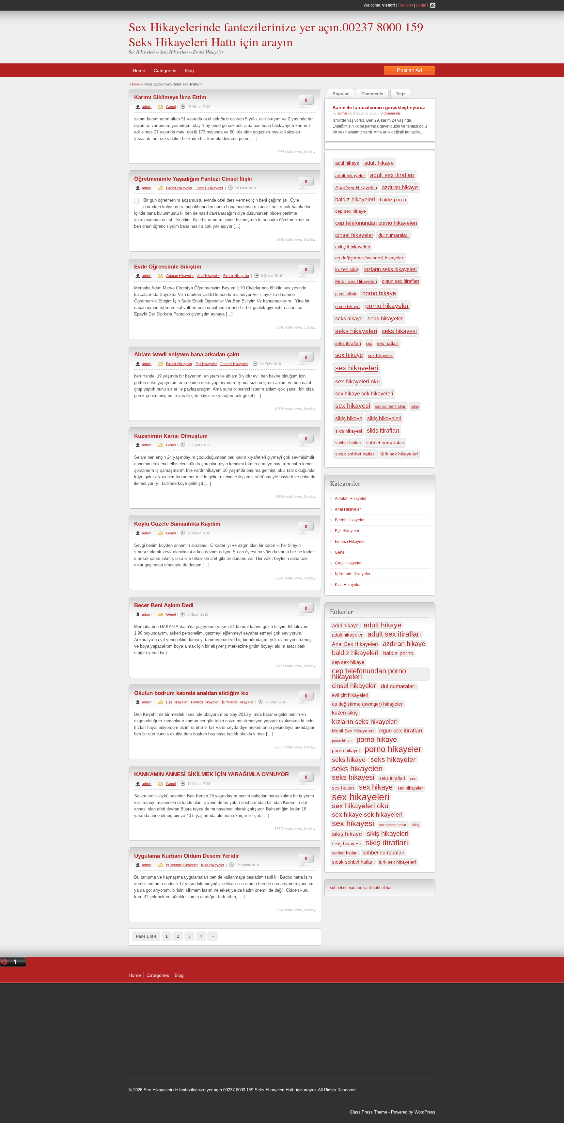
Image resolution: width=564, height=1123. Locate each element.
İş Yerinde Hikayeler (238, 702)
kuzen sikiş (347, 269)
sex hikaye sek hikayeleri (364, 393)
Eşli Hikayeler (206, 364)
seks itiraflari (348, 343)
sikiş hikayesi (348, 431)
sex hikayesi (352, 405)
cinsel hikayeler (354, 235)
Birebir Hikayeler (179, 188)
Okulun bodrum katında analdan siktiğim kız (191, 693)
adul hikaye (347, 163)
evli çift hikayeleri (352, 246)
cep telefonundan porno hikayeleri (376, 223)
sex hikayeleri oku (357, 381)
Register (405, 5)
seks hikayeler (385, 318)
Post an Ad (409, 70)
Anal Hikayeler (208, 276)
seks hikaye (349, 318)
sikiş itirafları (383, 430)
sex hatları (388, 343)
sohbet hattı (237, 1020)
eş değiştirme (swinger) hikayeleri (369, 257)
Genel (171, 107)
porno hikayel (347, 306)
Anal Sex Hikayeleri (356, 187)
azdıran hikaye (400, 187)
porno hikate (346, 294)
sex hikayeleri (356, 368)
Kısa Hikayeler (212, 865)
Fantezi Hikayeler (209, 188)
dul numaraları (393, 235)
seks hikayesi (399, 331)
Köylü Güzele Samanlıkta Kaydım (177, 524)
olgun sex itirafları (400, 281)
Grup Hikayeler (348, 563)
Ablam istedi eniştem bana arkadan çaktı (186, 354)
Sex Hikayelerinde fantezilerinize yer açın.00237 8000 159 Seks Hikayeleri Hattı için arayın (276, 34)
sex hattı (254, 1044)
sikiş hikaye (348, 418)
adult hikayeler (350, 175)
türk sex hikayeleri (399, 454)
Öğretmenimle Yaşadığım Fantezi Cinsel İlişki (193, 179)
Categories (165, 70)
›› (212, 936)
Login (421, 5)
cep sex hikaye (350, 211)
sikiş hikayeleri (384, 418)
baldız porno (393, 199)
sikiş (415, 406)
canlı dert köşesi (227, 1044)
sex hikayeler (380, 355)
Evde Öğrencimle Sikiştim (167, 267)
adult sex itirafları (392, 175)
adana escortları (227, 1003)
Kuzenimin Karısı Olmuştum (171, 436)
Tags (400, 93)
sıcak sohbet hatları (355, 453)
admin (146, 107)
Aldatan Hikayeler (180, 276)
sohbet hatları (348, 442)
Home (139, 70)
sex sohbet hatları (390, 406)
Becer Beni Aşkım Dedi (164, 605)
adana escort (249, 995)
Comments (372, 93)
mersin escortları (227, 1061)
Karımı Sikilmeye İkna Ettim (170, 97)
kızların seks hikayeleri (390, 269)
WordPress (425, 1112)
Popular (341, 93)
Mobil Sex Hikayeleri (356, 281)
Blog (189, 70)
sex (369, 343)
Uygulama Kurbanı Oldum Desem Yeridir (186, 856)
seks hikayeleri (356, 331)
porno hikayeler (387, 305)
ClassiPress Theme (368, 1112)
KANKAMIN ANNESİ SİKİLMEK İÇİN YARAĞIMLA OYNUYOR (211, 774)
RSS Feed (432, 5)
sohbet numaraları (385, 442)
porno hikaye (379, 293)
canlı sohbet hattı (378, 887)
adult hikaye (379, 163)
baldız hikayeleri (355, 199)
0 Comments (391, 113)
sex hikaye (349, 355)
